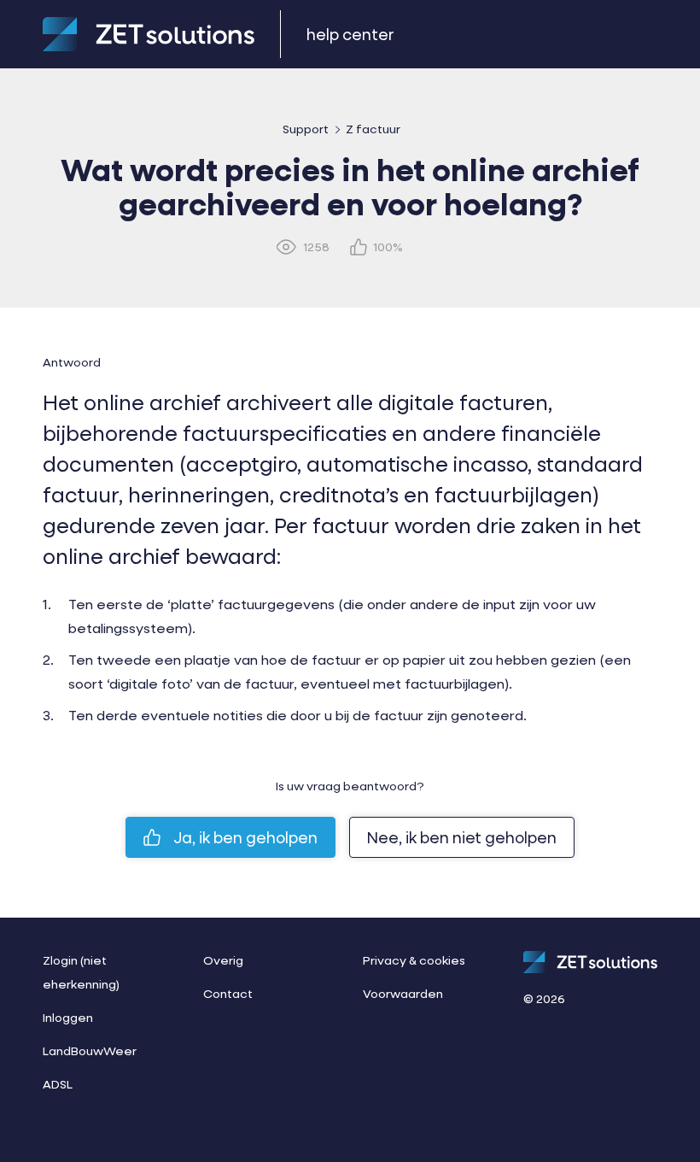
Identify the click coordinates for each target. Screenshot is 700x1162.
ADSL (58, 1084)
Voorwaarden (403, 993)
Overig (223, 960)
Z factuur (373, 128)
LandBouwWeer (90, 1050)
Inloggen (68, 1017)
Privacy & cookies (414, 960)
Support (306, 128)
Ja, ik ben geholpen (245, 837)
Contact (228, 993)
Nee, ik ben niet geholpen (462, 837)
